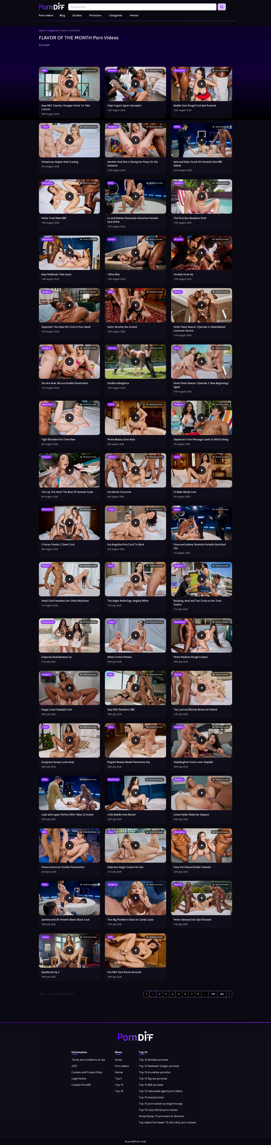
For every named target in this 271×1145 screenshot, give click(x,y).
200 (222, 993)
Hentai (134, 15)
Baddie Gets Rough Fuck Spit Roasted (195, 105)
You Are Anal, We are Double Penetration (64, 383)
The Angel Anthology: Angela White (128, 600)
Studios (77, 15)
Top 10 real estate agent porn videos (160, 1091)
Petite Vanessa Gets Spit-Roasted (192, 919)
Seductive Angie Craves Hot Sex (125, 867)
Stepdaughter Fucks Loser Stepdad (193, 762)
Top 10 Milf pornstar (151, 1085)
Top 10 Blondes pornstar (153, 1059)
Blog (62, 15)
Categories (115, 15)
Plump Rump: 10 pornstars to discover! (161, 1116)
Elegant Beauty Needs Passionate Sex (128, 762)
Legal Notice (79, 1078)
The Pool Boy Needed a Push (190, 218)
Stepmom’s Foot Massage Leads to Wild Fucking (201, 439)
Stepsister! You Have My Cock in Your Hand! (66, 326)
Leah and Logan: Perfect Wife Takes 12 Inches (67, 814)
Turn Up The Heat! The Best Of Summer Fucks (67, 492)
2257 (74, 1066)
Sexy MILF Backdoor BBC (121, 709)
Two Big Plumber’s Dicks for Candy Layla (130, 919)
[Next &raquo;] (229, 994)
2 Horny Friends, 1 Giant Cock (58, 544)
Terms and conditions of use (88, 1059)
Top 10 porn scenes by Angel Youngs (161, 1103)
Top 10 (119, 1085)
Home (42, 30)
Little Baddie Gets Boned (121, 814)
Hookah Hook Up (183, 274)
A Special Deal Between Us (56, 657)
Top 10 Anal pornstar (151, 1097)
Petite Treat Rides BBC (54, 218)
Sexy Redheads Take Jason (56, 274)
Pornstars (95, 15)
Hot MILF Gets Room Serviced (124, 972)
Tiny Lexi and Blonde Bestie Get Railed (195, 709)
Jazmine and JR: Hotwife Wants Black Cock (65, 919)
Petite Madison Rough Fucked (190, 657)
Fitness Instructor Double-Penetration (62, 867)
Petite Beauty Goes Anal (121, 439)
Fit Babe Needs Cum (185, 492)
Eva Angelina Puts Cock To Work (125, 544)
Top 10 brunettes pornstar (155, 1072)
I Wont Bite (113, 274)
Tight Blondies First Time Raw (58, 439)
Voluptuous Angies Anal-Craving (59, 161)
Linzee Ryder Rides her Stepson (191, 814)
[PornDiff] (51, 6)
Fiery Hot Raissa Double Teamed (192, 867)
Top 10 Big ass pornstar (153, 1078)
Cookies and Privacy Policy (87, 1072)
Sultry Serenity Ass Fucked (122, 326)
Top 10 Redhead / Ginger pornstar (159, 1066)
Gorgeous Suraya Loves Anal (57, 762)
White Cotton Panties (119, 657)
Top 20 (119, 1091)
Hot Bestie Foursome (119, 492)
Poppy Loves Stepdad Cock (56, 709)
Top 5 (118, 1078)
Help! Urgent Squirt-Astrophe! (124, 105)
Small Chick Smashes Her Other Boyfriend (65, 600)
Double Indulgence (118, 383)
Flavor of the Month (70, 30)
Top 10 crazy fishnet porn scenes (158, 1110)
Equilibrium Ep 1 (50, 972)
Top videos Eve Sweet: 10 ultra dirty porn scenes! (167, 1122)
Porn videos (46, 15)
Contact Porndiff (81, 1085)
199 (213, 993)
